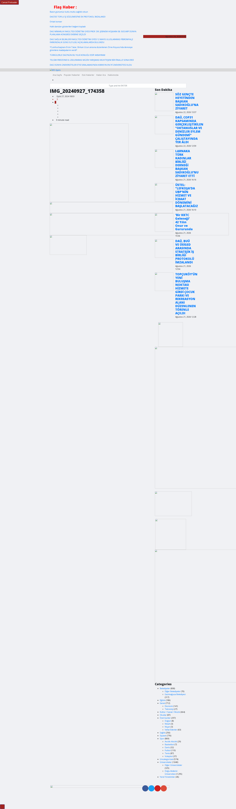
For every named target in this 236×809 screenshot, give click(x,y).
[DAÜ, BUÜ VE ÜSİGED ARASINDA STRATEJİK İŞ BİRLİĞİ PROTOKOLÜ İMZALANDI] (164, 248)
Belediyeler (165, 688)
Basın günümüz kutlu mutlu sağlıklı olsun (69, 11)
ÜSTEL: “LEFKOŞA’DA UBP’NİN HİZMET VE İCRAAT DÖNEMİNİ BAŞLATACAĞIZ (186, 195)
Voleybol (169, 756)
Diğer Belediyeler (172, 691)
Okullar (163, 715)
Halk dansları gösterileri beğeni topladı (68, 26)
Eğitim (162, 700)
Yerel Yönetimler (167, 777)
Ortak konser (56, 21)
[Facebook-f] (145, 788)
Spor (162, 738)
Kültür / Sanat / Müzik (170, 712)
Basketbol (169, 744)
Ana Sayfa (57, 75)
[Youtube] (158, 788)
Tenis (167, 753)
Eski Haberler (88, 75)
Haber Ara (101, 75)
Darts (167, 747)
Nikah (167, 723)
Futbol (168, 750)
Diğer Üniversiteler (173, 765)
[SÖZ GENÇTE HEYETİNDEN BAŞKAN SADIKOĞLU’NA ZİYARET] (164, 102)
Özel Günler (165, 718)
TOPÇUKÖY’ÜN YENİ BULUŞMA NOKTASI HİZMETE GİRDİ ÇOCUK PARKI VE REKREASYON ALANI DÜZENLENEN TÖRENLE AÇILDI (186, 293)
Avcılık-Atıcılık (171, 741)
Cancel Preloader (9, 2)
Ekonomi (169, 706)
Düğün (168, 721)
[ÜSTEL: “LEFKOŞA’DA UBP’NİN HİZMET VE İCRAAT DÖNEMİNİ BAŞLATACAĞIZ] (164, 192)
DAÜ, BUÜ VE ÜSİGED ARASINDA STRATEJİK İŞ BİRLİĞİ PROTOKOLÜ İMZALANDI (184, 251)
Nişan (167, 726)
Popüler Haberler (72, 75)
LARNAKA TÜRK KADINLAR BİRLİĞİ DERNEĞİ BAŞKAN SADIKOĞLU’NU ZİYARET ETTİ (187, 163)
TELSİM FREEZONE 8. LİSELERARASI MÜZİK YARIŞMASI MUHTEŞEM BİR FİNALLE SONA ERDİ (92, 60)
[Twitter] (151, 788)
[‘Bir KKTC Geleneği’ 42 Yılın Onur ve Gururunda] (164, 222)
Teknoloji (169, 709)
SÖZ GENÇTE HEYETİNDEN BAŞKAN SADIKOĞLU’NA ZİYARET (186, 101)
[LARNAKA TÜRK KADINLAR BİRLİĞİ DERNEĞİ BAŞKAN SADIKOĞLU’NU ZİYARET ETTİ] (164, 158)
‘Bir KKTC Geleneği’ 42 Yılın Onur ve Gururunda (184, 222)
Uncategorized (166, 759)
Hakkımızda (113, 75)
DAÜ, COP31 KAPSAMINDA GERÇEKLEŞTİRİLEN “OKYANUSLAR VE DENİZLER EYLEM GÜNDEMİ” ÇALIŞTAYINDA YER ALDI (189, 129)
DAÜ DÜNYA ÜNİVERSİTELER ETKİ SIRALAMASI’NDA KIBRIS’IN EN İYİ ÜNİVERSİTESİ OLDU (91, 65)
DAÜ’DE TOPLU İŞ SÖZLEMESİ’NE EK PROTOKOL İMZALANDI (77, 16)
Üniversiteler (166, 762)
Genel (162, 703)
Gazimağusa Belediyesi (175, 694)
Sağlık (162, 732)
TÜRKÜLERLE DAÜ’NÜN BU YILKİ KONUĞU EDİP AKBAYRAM (77, 55)
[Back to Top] (2, 806)
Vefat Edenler (171, 729)
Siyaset (163, 735)
